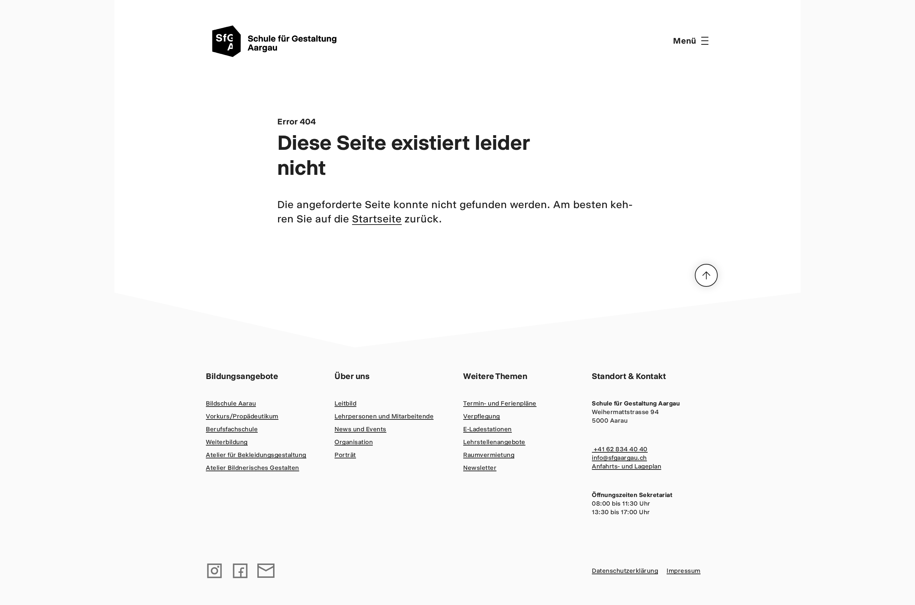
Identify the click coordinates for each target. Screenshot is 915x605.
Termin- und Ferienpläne (499, 403)
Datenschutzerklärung (625, 570)
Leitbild (345, 403)
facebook (240, 570)
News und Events (360, 429)
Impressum (684, 570)
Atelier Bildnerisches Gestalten (252, 467)
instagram (214, 570)
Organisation (354, 442)
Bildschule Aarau (231, 403)
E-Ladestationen (487, 429)
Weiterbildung (227, 442)
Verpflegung (481, 416)
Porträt (345, 454)
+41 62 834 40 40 (620, 449)
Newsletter (479, 467)
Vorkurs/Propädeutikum (242, 416)
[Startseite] (277, 40)
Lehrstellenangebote (494, 442)
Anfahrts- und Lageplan (626, 466)
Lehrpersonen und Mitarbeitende (384, 416)
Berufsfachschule (232, 429)
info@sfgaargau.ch (619, 457)
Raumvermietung (488, 454)
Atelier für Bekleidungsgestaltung (256, 454)
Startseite (377, 219)
